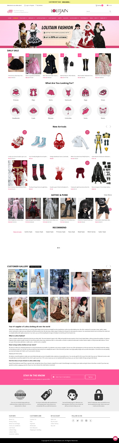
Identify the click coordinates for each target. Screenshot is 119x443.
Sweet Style (49, 232)
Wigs (91, 18)
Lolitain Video (13, 432)
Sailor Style (102, 232)
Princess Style (60, 232)
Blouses (65, 18)
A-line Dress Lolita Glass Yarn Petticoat (17, 75)
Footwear (84, 18)
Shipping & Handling (35, 430)
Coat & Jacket (52, 18)
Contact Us (33, 419)
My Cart (53, 425)
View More (108, 195)
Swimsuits (68, 100)
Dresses (31, 18)
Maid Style (81, 232)
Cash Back (12, 428)
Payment (32, 423)
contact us (20, 365)
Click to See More (35, 267)
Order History (54, 423)
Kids (96, 18)
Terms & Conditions (14, 425)
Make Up (102, 18)
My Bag (100, 5)
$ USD (110, 5)
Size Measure (33, 428)
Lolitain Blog (12, 430)
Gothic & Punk (41, 18)
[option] (59, 34)
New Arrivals (17, 232)
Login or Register (30, 5)
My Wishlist (39, 5)
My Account (54, 421)
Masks (103, 118)
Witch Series (92, 232)
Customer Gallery (14, 434)
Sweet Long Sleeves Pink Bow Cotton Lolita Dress (37, 75)
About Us (11, 419)
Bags (85, 100)
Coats (33, 118)
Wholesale (33, 425)
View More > (66, 2)
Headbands (16, 118)
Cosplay (15, 18)
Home (9, 18)
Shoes (103, 100)
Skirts (60, 18)
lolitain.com (60, 441)
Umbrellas (68, 118)
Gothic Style (28, 232)
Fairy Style (71, 232)
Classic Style (39, 232)
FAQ (31, 421)
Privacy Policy (13, 421)
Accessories (73, 18)
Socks (85, 118)
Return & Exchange (14, 423)
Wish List (53, 419)
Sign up (90, 377)
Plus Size (22, 18)
